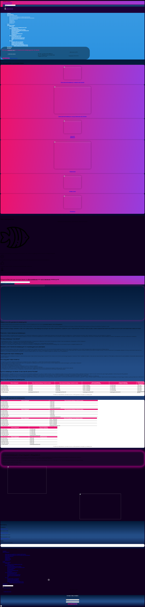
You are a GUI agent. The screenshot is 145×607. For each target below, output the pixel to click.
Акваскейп (11, 19)
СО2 (12, 39)
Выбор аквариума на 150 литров (21, 45)
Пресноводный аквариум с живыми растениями (19, 16)
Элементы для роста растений (18, 37)
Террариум (11, 22)
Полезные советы (11, 25)
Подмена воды (15, 32)
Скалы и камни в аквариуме (18, 43)
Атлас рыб (11, 26)
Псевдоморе (12, 20)
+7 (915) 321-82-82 (11, 53)
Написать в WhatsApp (7, 2)
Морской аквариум (13, 18)
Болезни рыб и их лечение (17, 41)
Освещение (14, 34)
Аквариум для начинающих (17, 42)
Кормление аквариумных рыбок (19, 29)
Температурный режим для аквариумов (20, 30)
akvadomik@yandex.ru (7, 4)
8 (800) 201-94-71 (4, 528)
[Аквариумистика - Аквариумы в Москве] (9, 9)
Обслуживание (10, 14)
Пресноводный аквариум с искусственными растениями (21, 17)
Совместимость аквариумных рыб (19, 27)
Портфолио (9, 46)
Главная (9, 13)
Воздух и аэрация (15, 31)
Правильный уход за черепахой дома (20, 44)
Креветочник (12, 21)
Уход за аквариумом (13, 28)
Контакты (9, 48)
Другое (11, 40)
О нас (8, 24)
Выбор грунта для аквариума (18, 38)
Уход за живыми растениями (15, 35)
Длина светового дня (16, 36)
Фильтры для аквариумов (17, 33)
